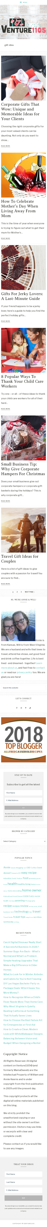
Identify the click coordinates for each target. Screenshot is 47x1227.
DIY (19, 873)
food (25, 878)
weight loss (29, 917)
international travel (10, 896)
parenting (20, 900)
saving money (33, 906)
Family (14, 878)
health (12, 884)
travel (36, 911)
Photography (30, 901)
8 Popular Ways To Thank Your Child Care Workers (22, 381)
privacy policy (25, 672)
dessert (7, 873)
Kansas (20, 896)
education (7, 878)
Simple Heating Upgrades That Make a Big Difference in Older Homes (20, 965)
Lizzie (26, 896)
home (33, 884)
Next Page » (29, 592)
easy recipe (29, 872)
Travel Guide (8, 917)
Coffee (34, 868)
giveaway (32, 878)
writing (16, 922)
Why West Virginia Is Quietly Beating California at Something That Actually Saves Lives (21, 1011)
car (25, 868)
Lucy (31, 896)
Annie (6, 867)
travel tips (19, 916)
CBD (28, 867)
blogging (19, 868)
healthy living (24, 884)
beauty (13, 868)
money (11, 901)
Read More (5, 146)
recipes (16, 906)
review (24, 905)
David (39, 868)
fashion (19, 878)
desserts (15, 873)
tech (12, 912)
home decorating (15, 891)
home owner (32, 890)
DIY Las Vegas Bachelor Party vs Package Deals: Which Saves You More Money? (21, 988)
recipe (7, 905)
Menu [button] (25, 2)
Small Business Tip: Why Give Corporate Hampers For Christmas (23, 469)
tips (30, 912)
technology (21, 911)
